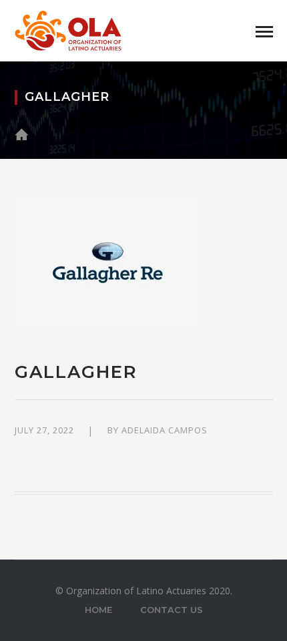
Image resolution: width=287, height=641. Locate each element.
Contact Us (171, 609)
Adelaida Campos (164, 430)
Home (98, 609)
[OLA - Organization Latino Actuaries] (68, 29)
